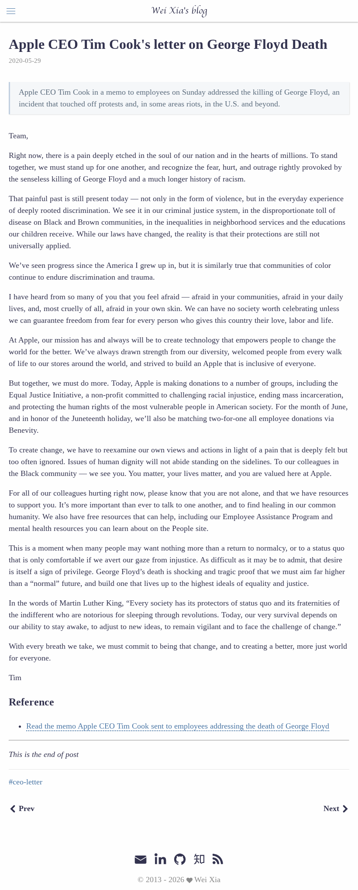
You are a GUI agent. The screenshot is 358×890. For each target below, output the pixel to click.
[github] (179, 859)
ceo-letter (27, 781)
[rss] (217, 859)
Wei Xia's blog (179, 11)
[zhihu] (199, 859)
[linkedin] (160, 859)
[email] (140, 858)
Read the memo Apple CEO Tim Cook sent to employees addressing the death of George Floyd (177, 726)
